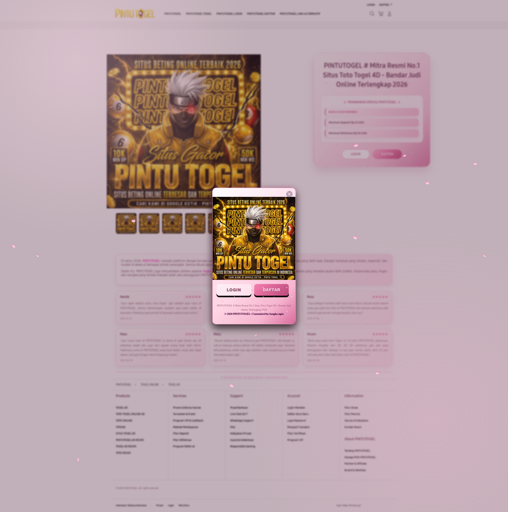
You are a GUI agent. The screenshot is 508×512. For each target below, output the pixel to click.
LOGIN (234, 290)
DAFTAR (271, 290)
